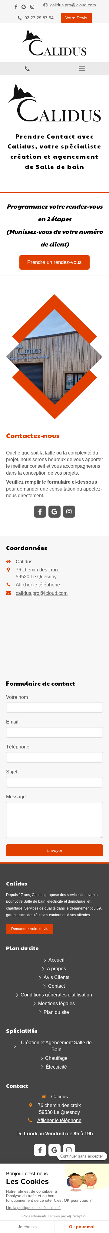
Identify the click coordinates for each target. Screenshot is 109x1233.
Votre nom (17, 697)
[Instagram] (32, 8)
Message (16, 796)
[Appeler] (27, 68)
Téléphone (17, 746)
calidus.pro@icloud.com (42, 593)
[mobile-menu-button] (81, 69)
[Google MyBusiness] (23, 8)
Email (12, 721)
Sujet (11, 771)
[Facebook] (16, 8)
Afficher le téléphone (38, 584)
